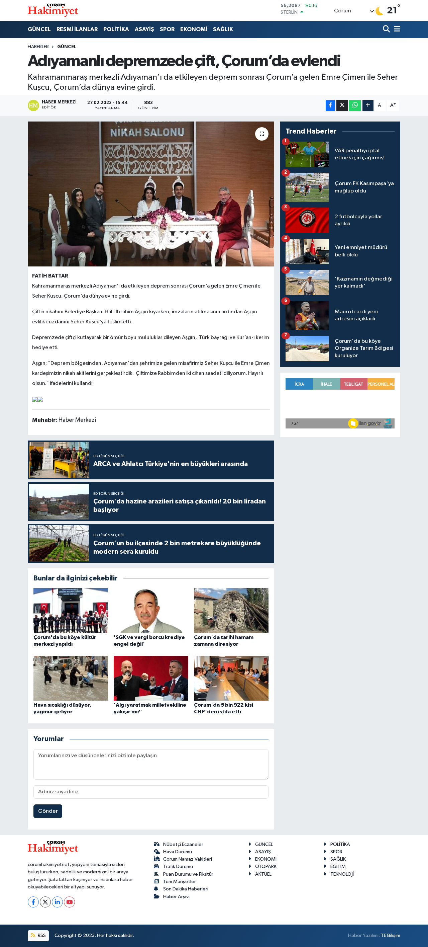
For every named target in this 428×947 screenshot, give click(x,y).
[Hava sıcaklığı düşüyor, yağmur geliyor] (70, 678)
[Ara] (387, 29)
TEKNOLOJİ (342, 874)
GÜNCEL (39, 29)
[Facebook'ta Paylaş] (330, 105)
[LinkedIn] (57, 901)
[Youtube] (69, 901)
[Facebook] (33, 901)
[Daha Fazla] (367, 105)
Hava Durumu (177, 851)
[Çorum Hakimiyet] (53, 10)
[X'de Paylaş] (342, 105)
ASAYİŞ (144, 29)
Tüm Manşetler (179, 881)
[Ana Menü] (396, 29)
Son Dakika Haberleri (185, 888)
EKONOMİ (193, 29)
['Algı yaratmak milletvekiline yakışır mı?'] (151, 678)
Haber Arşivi (176, 896)
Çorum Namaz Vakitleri (187, 859)
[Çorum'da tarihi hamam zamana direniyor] (231, 610)
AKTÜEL (263, 874)
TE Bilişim (390, 935)
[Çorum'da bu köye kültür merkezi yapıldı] (70, 610)
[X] (45, 901)
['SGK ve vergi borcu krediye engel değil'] (151, 610)
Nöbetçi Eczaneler (183, 844)
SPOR (167, 29)
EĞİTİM (338, 866)
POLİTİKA (116, 29)
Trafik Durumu (178, 866)
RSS (41, 935)
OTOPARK (266, 866)
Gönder (48, 811)
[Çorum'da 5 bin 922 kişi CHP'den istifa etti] (231, 678)
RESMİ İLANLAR (77, 29)
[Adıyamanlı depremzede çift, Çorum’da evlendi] (151, 194)
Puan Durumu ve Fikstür (188, 874)
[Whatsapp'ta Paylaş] (355, 105)
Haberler (38, 47)
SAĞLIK (223, 29)
